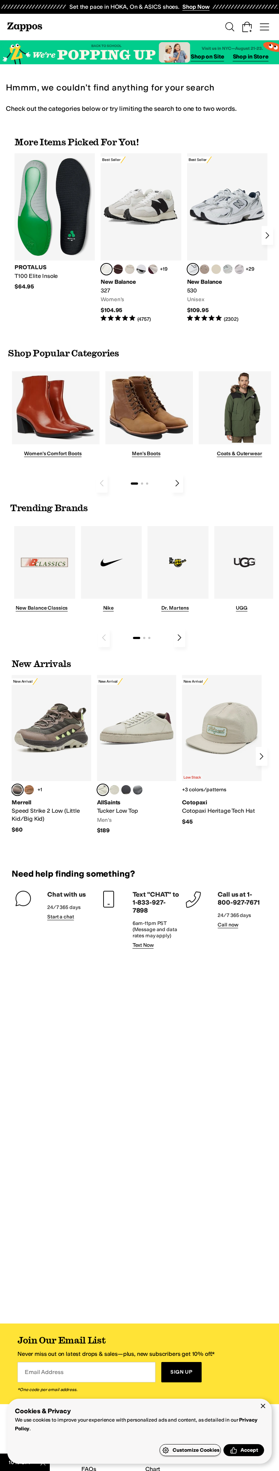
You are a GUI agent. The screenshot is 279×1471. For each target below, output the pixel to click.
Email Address (44, 1372)
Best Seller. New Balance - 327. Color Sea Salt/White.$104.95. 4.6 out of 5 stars (141, 238)
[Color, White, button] (114, 790)
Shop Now (196, 6)
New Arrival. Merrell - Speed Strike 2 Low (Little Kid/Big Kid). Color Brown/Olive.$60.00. (51, 754)
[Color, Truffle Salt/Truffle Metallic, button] (239, 269)
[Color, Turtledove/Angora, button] (216, 269)
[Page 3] (147, 483)
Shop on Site (207, 56)
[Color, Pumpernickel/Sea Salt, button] (118, 269)
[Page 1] (134, 483)
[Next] (267, 235)
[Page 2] (142, 483)
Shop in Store (250, 56)
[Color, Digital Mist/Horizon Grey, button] (141, 269)
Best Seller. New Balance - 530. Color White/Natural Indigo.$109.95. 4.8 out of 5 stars (227, 238)
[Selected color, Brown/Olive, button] (17, 790)
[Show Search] (229, 27)
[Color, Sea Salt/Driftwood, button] (204, 269)
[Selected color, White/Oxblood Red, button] (103, 790)
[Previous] (102, 483)
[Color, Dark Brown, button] (137, 790)
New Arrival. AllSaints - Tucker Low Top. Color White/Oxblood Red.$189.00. (137, 754)
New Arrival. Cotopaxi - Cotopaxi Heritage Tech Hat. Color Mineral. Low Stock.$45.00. (222, 750)
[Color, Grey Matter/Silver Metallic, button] (228, 269)
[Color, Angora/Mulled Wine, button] (153, 269)
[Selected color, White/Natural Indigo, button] (193, 269)
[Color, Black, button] (126, 790)
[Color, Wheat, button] (29, 790)
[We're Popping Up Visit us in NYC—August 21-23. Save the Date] (139, 52)
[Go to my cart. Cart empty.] (247, 27)
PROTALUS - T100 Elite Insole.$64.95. (55, 222)
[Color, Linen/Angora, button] (130, 269)
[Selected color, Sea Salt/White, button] (106, 269)
